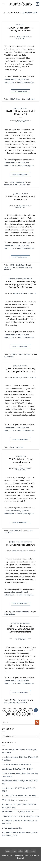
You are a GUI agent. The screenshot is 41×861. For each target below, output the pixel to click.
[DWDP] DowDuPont (20, 108)
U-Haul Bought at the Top (12, 828)
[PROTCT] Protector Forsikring (20, 279)
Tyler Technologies (22, 702)
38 (29, 714)
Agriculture (26, 185)
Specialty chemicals (17, 267)
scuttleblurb (30, 12)
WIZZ (10, 533)
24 (20, 710)
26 (30, 710)
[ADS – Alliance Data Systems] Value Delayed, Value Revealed (20, 370)
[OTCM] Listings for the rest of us (15, 800)
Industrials (7, 185)
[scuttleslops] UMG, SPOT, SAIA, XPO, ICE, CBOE (18, 789)
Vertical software (9, 614)
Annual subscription (12, 79)
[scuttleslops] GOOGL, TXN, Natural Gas (18, 812)
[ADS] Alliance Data (20, 366)
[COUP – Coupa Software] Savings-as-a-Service (20, 29)
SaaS (28, 99)
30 (18, 714)
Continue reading (21, 91)
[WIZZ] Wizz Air (20, 456)
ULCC (6, 533)
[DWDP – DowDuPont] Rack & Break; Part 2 (20, 112)
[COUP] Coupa (20, 25)
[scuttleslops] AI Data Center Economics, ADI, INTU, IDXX (19, 751)
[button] (3, 4)
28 (8, 714)
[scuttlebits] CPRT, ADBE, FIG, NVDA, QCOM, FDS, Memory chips (20, 833)
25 (25, 710)
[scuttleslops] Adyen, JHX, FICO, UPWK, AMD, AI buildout (20, 758)
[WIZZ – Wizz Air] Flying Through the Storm (20, 460)
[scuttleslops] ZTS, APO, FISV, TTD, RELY (17, 769)
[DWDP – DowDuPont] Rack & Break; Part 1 (20, 198)
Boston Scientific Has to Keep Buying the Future (20, 816)
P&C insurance (8, 357)
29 (13, 714)
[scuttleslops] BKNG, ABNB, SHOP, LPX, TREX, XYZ (20, 782)
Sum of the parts (16, 185)
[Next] (36, 20)
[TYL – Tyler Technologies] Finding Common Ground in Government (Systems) (20, 629)
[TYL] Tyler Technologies (20, 623)
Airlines (30, 530)
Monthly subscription (25, 82)
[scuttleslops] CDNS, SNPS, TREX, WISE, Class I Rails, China (20, 822)
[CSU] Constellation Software (20, 542)
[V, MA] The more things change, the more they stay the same (20, 774)
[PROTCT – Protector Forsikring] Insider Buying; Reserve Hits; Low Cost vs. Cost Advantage (20, 284)
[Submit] (37, 722)
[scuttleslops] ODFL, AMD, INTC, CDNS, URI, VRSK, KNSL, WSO (19, 805)
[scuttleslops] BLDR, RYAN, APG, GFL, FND (19, 795)
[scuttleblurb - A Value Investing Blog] (20, 4)
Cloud (32, 99)
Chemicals (7, 267)
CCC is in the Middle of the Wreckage (16, 764)
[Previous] (5, 20)
